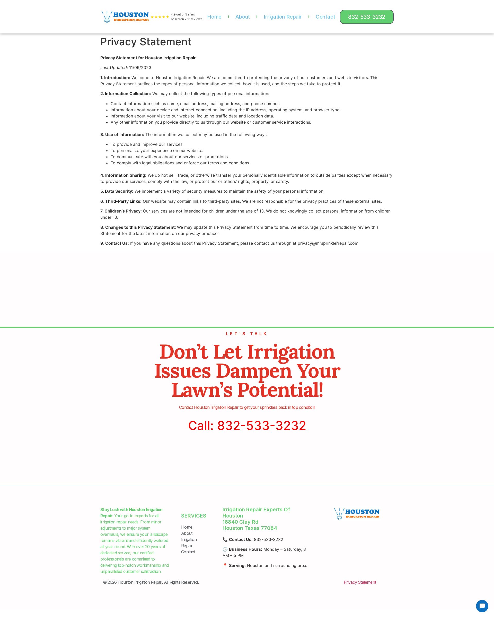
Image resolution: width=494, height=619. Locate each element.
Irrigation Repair (283, 17)
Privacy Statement (360, 582)
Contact (325, 17)
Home (214, 17)
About (242, 17)
